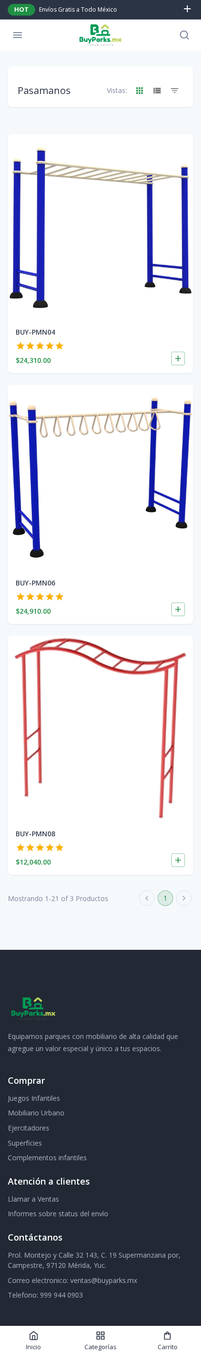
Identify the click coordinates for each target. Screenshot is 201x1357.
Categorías (100, 1346)
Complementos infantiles (47, 1157)
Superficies (25, 1143)
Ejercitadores (28, 1127)
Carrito (168, 1346)
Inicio (33, 1346)
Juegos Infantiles (34, 1098)
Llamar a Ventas (33, 1199)
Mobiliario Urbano (36, 1112)
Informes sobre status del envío (58, 1213)
